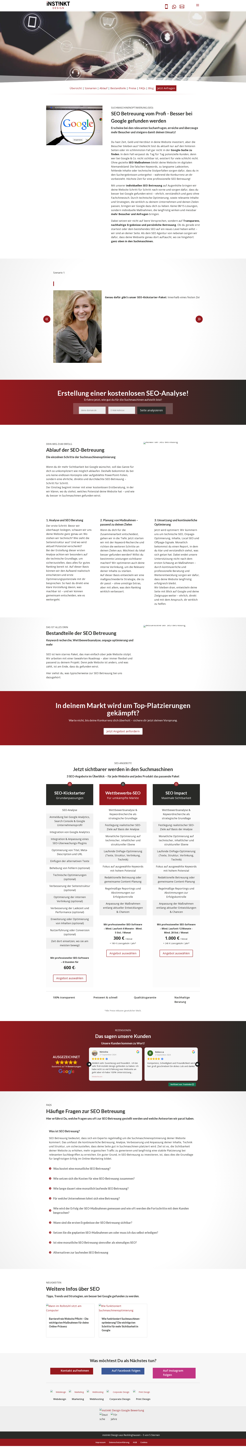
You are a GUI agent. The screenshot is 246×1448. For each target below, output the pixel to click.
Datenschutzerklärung (119, 1442)
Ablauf (103, 88)
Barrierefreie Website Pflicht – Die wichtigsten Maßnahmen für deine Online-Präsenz (69, 1322)
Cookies (143, 1442)
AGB (135, 1442)
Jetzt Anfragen (166, 88)
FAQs (142, 88)
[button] (197, 1064)
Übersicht (76, 88)
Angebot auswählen (69, 978)
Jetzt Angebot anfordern (123, 731)
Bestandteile (118, 88)
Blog (151, 88)
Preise (132, 88)
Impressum (100, 1442)
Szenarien (91, 88)
